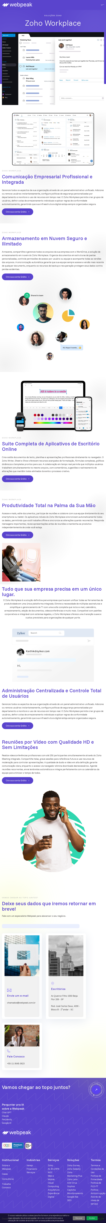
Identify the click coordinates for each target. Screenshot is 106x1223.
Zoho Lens (72, 1179)
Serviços (31, 1172)
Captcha (71, 1189)
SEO (69, 1200)
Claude (5, 1116)
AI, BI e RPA (53, 1168)
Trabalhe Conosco (6, 1186)
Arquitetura (53, 1189)
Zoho (50, 1165)
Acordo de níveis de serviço (96, 1200)
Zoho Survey (73, 1165)
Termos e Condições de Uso (97, 1169)
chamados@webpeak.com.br (21, 1002)
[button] (101, 5)
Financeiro (32, 1168)
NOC (50, 1172)
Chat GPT (7, 1112)
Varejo (30, 1165)
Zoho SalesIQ (74, 1168)
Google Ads (72, 1196)
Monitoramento (75, 1193)
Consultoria (8, 1179)
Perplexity (7, 1119)
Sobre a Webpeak (6, 1167)
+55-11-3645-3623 (16, 1063)
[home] (27, 5)
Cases (5, 1174)
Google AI (6, 1123)
